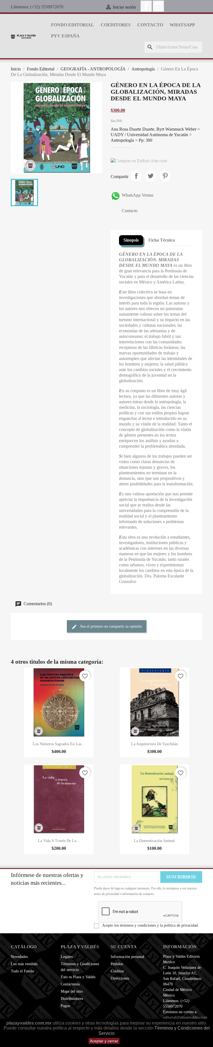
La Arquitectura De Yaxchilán (154, 744)
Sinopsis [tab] (131, 240)
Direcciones (120, 978)
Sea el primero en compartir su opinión (110, 627)
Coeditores (116, 24)
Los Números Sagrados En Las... (59, 744)
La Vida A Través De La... (59, 841)
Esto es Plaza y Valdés (78, 977)
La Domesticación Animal (154, 841)
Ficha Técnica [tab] (161, 240)
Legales (67, 957)
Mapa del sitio (72, 991)
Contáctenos (70, 984)
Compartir (136, 175)
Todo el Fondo (22, 971)
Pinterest (165, 175)
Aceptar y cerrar (104, 1041)
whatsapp (182, 24)
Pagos (65, 1006)
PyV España (65, 36)
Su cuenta (124, 946)
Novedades (19, 957)
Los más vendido (24, 964)
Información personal (127, 957)
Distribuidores (72, 999)
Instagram (158, 6)
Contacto (150, 24)
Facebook (146, 6)
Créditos (117, 971)
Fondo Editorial (72, 24)
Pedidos (117, 964)
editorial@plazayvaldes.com (185, 1017)
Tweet (150, 175)
